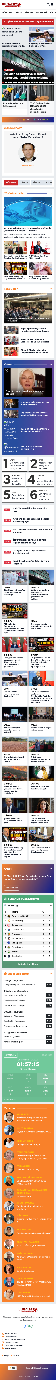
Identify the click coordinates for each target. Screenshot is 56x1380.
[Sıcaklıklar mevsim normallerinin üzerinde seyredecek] (41, 611)
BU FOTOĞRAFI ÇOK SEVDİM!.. (31, 1246)
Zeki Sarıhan (23, 1166)
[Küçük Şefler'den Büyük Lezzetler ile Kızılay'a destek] (11, 340)
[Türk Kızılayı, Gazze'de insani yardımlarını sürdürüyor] (14, 577)
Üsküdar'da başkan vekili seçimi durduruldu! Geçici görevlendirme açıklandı (40, 594)
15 (40, 82)
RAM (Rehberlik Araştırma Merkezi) (33, 1296)
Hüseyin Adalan (25, 1128)
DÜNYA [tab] (24, 183)
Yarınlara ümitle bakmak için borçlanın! (30, 1207)
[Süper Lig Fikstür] (51, 974)
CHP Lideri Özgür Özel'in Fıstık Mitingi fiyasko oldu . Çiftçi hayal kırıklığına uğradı (32, 1157)
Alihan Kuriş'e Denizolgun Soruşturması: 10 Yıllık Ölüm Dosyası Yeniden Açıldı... (14, 628)
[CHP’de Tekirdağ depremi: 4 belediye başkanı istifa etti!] (41, 805)
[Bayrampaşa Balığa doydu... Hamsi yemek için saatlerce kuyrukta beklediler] (11, 330)
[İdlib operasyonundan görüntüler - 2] (11, 448)
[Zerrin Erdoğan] (9, 1155)
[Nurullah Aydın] (9, 1282)
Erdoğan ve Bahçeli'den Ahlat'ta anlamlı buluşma (40, 759)
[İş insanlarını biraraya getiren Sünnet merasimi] (11, 403)
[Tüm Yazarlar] (51, 128)
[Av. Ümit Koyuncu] (9, 1206)
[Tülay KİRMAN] (9, 1294)
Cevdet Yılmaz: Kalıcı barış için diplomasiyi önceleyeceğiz (40, 850)
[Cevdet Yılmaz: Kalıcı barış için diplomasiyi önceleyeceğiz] (41, 834)
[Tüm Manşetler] (51, 193)
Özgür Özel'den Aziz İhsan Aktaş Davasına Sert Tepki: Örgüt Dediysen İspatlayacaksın (40, 662)
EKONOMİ (41, 12)
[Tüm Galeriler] (51, 289)
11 (29, 82)
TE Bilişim (34, 1376)
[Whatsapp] (30, 1326)
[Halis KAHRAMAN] (9, 1256)
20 (53, 82)
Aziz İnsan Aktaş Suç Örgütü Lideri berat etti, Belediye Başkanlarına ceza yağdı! (13, 852)
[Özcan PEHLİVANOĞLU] (9, 1244)
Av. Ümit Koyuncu (25, 1203)
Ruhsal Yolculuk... (25, 1196)
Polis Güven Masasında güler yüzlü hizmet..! (33, 1258)
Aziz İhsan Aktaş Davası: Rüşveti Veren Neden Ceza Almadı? (28, 136)
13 (34, 82)
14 (37, 82)
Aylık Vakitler (10, 1100)
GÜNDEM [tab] (11, 183)
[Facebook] (26, 1326)
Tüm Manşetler (11, 1342)
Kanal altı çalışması (26, 1271)
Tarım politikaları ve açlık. (29, 1144)
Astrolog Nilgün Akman (29, 1178)
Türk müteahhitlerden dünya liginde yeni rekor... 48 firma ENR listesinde (45, 481)
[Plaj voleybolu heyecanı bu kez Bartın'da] (14, 678)
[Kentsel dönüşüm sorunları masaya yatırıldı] (14, 714)
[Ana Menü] (52, 5)
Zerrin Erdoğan (25, 1152)
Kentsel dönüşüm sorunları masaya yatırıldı (12, 730)
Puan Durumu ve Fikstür (15, 1340)
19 (50, 82)
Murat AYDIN (28, 165)
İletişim (16, 1356)
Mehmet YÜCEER (25, 1141)
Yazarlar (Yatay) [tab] (13, 128)
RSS (13, 1368)
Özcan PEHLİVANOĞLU (28, 1242)
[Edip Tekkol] (9, 1218)
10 (27, 82)
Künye (7, 1356)
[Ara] (48, 5)
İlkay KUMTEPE (24, 1230)
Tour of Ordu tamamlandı (18, 496)
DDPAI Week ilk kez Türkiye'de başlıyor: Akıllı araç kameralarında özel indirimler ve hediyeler (17, 466)
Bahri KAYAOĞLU (25, 1267)
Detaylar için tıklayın (28, 964)
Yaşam (12, 460)
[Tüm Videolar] (51, 364)
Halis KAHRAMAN (25, 1254)
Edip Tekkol (23, 1216)
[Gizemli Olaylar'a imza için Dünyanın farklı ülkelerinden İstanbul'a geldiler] (11, 351)
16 (42, 82)
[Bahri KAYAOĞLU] (9, 1269)
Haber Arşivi (10, 1348)
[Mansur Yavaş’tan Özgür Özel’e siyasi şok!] (14, 805)
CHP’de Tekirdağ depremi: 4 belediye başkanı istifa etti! (40, 820)
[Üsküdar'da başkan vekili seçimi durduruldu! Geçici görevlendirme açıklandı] (41, 577)
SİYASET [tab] (37, 183)
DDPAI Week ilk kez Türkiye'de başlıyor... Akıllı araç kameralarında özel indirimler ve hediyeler (46, 497)
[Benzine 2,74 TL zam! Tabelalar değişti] (41, 773)
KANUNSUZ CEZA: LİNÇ (28, 1170)
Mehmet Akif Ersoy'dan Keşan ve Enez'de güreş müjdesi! (46, 466)
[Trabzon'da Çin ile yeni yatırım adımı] (41, 714)
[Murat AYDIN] (28, 153)
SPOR (41, 460)
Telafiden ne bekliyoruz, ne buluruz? (34, 1233)
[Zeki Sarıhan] (9, 1168)
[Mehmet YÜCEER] (9, 1143)
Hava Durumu (11, 1334)
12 (32, 82)
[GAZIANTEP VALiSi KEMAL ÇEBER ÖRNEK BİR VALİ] (9, 1193)
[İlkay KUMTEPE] (9, 1231)
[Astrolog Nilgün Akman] (9, 1181)
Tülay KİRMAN (23, 1293)
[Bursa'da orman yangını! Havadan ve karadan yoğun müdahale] (14, 773)
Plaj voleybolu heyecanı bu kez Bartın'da (11, 694)
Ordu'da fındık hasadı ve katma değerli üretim (14, 759)
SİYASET (29, 12)
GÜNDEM (7, 12)
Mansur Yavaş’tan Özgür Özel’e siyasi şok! (13, 820)
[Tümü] (51, 869)
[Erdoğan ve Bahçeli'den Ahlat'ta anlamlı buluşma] (41, 744)
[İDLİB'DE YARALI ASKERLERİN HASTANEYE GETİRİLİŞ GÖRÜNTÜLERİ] (11, 430)
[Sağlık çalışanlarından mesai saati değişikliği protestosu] (11, 414)
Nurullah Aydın (25, 1279)
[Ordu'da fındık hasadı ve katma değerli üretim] (14, 744)
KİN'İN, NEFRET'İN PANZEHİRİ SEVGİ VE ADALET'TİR (34, 1283)
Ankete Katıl (12, 888)
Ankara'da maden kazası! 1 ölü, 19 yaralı (17, 481)
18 (47, 82)
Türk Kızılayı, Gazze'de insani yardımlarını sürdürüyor (14, 592)
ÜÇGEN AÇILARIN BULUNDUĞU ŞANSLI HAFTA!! (31, 1182)
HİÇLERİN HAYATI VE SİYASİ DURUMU (34, 1132)
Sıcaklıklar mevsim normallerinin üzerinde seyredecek (41, 626)
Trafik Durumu (11, 1337)
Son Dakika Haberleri (14, 1345)
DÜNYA (18, 12)
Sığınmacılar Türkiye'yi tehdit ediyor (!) (34, 1220)
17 (45, 82)
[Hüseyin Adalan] (9, 1130)
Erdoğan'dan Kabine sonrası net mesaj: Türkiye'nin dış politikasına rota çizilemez (13, 662)
